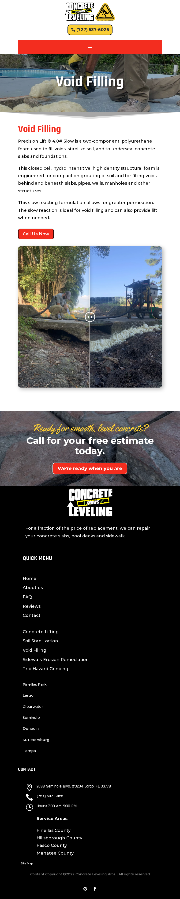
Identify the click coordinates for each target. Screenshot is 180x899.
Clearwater (33, 706)
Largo (28, 695)
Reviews (32, 606)
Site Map (27, 863)
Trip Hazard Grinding (45, 668)
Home (29, 578)
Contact (32, 615)
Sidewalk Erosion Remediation (56, 659)
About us (33, 587)
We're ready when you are (90, 468)
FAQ (27, 597)
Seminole (31, 717)
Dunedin (31, 728)
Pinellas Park (35, 684)
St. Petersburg (36, 739)
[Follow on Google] (85, 888)
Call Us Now (36, 234)
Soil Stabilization (40, 641)
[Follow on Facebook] (94, 888)
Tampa (29, 750)
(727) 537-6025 (92, 29)
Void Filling (34, 650)
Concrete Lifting (41, 631)
